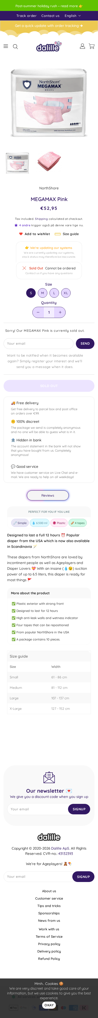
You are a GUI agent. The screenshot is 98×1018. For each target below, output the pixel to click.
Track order (26, 16)
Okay (49, 1005)
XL (66, 293)
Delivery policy (49, 951)
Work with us (49, 929)
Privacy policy (49, 944)
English (71, 16)
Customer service (49, 898)
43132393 (65, 853)
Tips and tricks (49, 906)
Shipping (41, 219)
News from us (49, 920)
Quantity (49, 302)
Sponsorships (49, 913)
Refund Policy (49, 959)
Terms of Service (49, 936)
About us (49, 891)
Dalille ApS (60, 848)
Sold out (49, 386)
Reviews (47, 495)
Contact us (50, 16)
